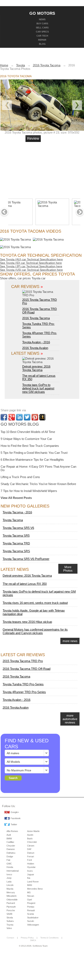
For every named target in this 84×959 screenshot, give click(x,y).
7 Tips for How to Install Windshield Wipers (29, 491)
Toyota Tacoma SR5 (16, 535)
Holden (30, 863)
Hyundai (31, 867)
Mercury (11, 892)
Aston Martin (33, 831)
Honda (10, 867)
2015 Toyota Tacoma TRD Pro (39, 301)
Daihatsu (11, 853)
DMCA (33, 940)
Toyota (10, 924)
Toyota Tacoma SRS (16, 551)
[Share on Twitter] (27, 417)
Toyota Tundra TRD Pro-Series (23, 684)
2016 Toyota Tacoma (36, 318)
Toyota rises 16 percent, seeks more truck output (35, 602)
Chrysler (11, 845)
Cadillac (10, 842)
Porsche (11, 910)
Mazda (10, 889)
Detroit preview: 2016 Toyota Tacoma (36, 368)
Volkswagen (33, 924)
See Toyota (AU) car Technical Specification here (31, 259)
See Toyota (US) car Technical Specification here (31, 269)
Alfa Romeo (12, 831)
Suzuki (30, 921)
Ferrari (30, 856)
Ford (29, 860)
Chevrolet (32, 842)
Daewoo (11, 849)
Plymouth (11, 906)
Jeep (9, 878)
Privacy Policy (27, 938)
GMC (9, 863)
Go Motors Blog (20, 424)
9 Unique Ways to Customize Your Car (26, 438)
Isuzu (30, 871)
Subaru (10, 921)
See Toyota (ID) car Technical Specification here (31, 262)
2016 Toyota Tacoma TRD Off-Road (26, 668)
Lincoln (10, 885)
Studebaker (33, 917)
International (13, 871)
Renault (31, 910)
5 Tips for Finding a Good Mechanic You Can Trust (34, 452)
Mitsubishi (11, 896)
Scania (30, 914)
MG (29, 892)
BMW (9, 838)
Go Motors (42, 13)
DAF (29, 849)
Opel (29, 899)
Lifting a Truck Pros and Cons (20, 477)
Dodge (10, 856)
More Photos (68, 568)
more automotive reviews (70, 719)
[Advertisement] (56, 168)
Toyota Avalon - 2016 (36, 342)
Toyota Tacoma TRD (16, 543)
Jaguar (30, 874)
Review (33, 138)
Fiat (8, 860)
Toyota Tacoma (13, 520)
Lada (9, 881)
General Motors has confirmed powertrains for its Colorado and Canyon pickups (35, 631)
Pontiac (30, 906)
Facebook (16, 818)
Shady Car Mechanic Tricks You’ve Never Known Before (38, 484)
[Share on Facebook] (4, 417)
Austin (30, 835)
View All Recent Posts (16, 498)
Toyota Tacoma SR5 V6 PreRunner (26, 559)
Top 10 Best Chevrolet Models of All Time (28, 432)
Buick (30, 838)
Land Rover (33, 881)
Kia (28, 878)
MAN (29, 885)
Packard (11, 903)
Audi (9, 835)
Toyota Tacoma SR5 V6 (18, 528)
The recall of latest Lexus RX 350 (25, 583)
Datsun (30, 853)
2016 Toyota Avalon (35, 348)
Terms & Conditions (49, 938)
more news (70, 641)
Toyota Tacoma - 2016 (17, 512)
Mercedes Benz (35, 889)
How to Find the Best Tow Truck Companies (30, 445)
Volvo (9, 928)
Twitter (14, 824)
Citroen (30, 845)
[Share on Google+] (11, 417)
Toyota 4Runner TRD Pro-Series (24, 692)
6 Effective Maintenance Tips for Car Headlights (32, 459)
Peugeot (31, 903)
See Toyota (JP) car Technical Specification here (31, 266)
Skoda (10, 917)
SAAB (9, 914)
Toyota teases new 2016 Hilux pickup (27, 621)
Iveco (9, 874)
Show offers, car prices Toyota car (22, 278)
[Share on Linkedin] (19, 417)
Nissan (30, 896)
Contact (10, 938)
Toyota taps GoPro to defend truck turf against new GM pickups (38, 388)
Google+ (15, 812)
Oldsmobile (12, 899)
